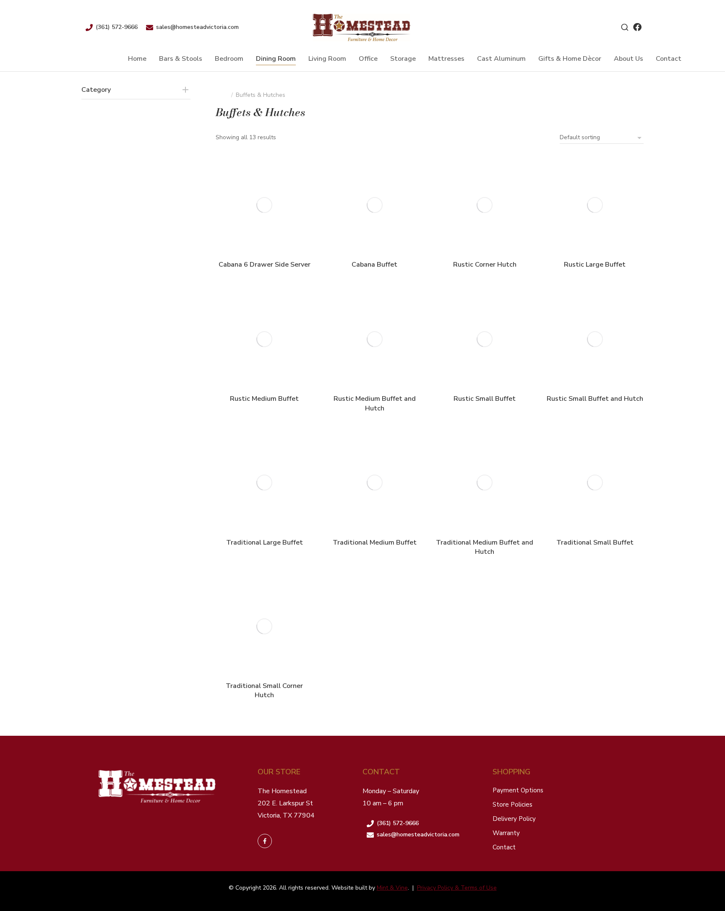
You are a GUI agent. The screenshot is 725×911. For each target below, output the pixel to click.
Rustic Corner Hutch (484, 264)
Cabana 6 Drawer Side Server (264, 264)
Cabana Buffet (374, 264)
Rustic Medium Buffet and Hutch (375, 403)
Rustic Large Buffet (595, 264)
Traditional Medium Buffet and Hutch (484, 547)
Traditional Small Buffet (595, 542)
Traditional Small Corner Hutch (264, 690)
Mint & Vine (392, 888)
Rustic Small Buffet (485, 398)
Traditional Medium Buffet (375, 542)
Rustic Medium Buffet (264, 398)
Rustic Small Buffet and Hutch (595, 398)
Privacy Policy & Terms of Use (457, 888)
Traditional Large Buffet (264, 542)
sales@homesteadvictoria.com (197, 27)
